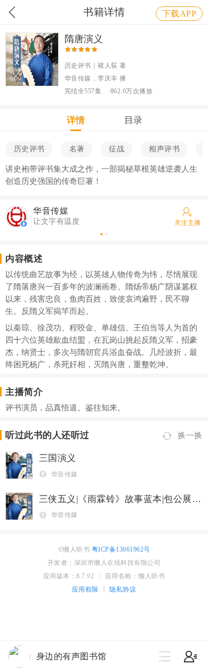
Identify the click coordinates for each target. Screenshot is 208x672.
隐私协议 (122, 589)
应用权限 (85, 589)
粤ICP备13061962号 (121, 549)
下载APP (179, 13)
